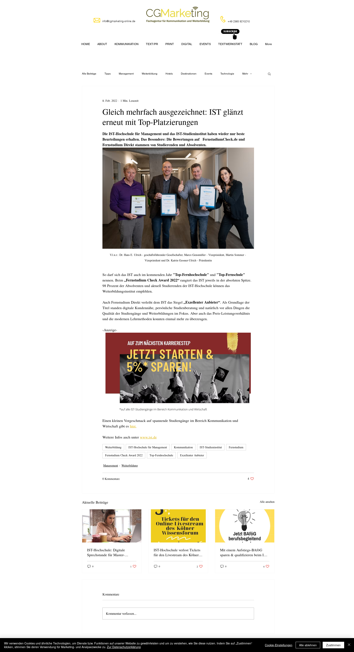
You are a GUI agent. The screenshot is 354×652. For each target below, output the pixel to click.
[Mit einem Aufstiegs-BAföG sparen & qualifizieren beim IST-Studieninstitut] (244, 525)
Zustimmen (333, 645)
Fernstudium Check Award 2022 (124, 455)
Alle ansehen (267, 502)
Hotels (169, 73)
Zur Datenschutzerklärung (124, 647)
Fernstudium (236, 447)
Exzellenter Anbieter (192, 455)
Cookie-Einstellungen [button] (278, 645)
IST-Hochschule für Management (147, 447)
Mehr (245, 73)
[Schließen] (349, 645)
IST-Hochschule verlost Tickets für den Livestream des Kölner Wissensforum (177, 552)
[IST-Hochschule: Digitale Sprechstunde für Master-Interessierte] (111, 525)
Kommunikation (183, 447)
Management (126, 73)
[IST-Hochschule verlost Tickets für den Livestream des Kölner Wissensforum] (178, 525)
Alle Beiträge (89, 73)
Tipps (107, 73)
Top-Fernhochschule (161, 455)
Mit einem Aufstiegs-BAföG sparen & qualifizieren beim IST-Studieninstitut (244, 552)
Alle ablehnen (308, 645)
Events (208, 73)
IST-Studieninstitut (211, 447)
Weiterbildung (149, 73)
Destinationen (188, 73)
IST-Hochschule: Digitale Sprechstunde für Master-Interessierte (106, 552)
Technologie (227, 73)
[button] (269, 73)
